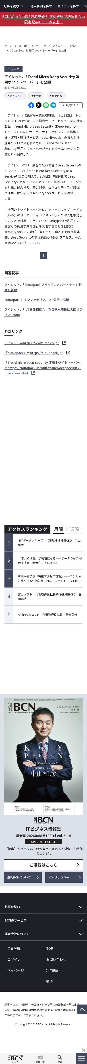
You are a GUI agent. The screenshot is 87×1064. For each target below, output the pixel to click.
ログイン (14, 959)
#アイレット (15, 96)
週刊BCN (24, 46)
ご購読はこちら (43, 865)
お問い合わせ (56, 959)
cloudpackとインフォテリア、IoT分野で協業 (36, 299)
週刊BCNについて (19, 877)
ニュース (41, 46)
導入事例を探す (41, 6)
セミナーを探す (68, 6)
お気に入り (72, 105)
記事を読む (11, 6)
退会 (49, 981)
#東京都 (36, 96)
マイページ (15, 970)
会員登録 (14, 948)
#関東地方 (56, 96)
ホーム (8, 46)
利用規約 (53, 970)
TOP (49, 948)
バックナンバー (59, 877)
